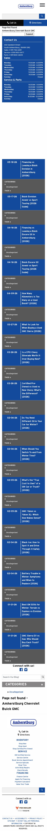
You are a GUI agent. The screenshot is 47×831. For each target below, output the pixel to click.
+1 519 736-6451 (15, 50)
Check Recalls (22, 770)
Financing (22, 773)
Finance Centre (22, 777)
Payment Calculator (22, 782)
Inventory (22, 740)
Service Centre (22, 758)
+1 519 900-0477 (17, 52)
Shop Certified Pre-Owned (22, 749)
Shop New (22, 744)
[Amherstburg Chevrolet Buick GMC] (26, 6)
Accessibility (21, 818)
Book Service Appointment (22, 760)
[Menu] (42, 5)
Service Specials (22, 763)
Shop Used (22, 746)
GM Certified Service (22, 755)
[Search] (42, 16)
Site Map (11, 821)
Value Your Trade (22, 784)
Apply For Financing (22, 779)
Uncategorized (16, 692)
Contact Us (7, 818)
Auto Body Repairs (22, 768)
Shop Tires (22, 765)
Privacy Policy (36, 818)
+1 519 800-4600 (16, 55)
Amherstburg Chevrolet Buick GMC (18, 31)
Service (22, 751)
